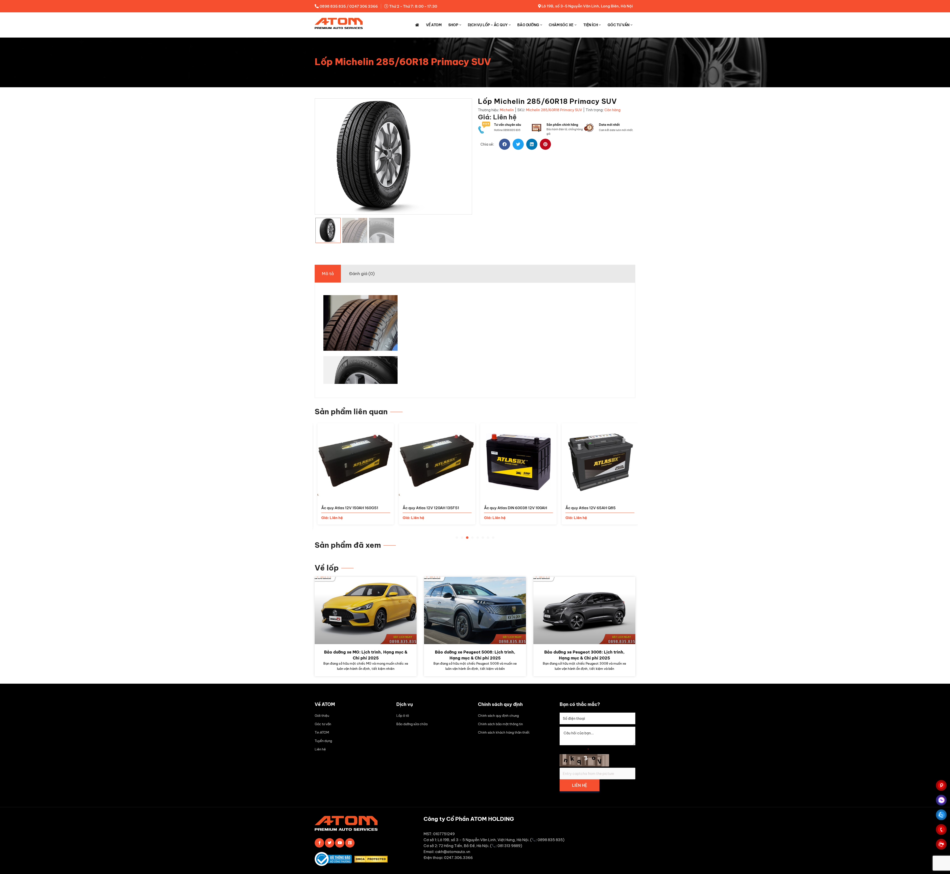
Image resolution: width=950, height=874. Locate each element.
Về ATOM (434, 25)
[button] (504, 144)
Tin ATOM (322, 732)
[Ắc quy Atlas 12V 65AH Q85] (597, 496)
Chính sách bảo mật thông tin (500, 724)
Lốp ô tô (402, 716)
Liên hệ (320, 749)
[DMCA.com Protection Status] (372, 860)
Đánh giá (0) (362, 273)
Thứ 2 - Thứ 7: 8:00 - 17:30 (413, 6)
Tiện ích (590, 25)
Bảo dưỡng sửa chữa (412, 724)
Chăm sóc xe (561, 25)
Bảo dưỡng (528, 25)
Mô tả (328, 273)
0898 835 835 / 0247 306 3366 (349, 6)
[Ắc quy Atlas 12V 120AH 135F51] (434, 496)
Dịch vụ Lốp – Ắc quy (487, 25)
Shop (453, 25)
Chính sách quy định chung (498, 716)
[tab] (328, 274)
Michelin (507, 110)
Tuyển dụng (323, 741)
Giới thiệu (322, 716)
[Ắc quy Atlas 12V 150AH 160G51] (353, 496)
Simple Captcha (574, 750)
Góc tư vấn (618, 25)
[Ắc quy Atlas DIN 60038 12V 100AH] (515, 496)
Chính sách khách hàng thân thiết (503, 732)
